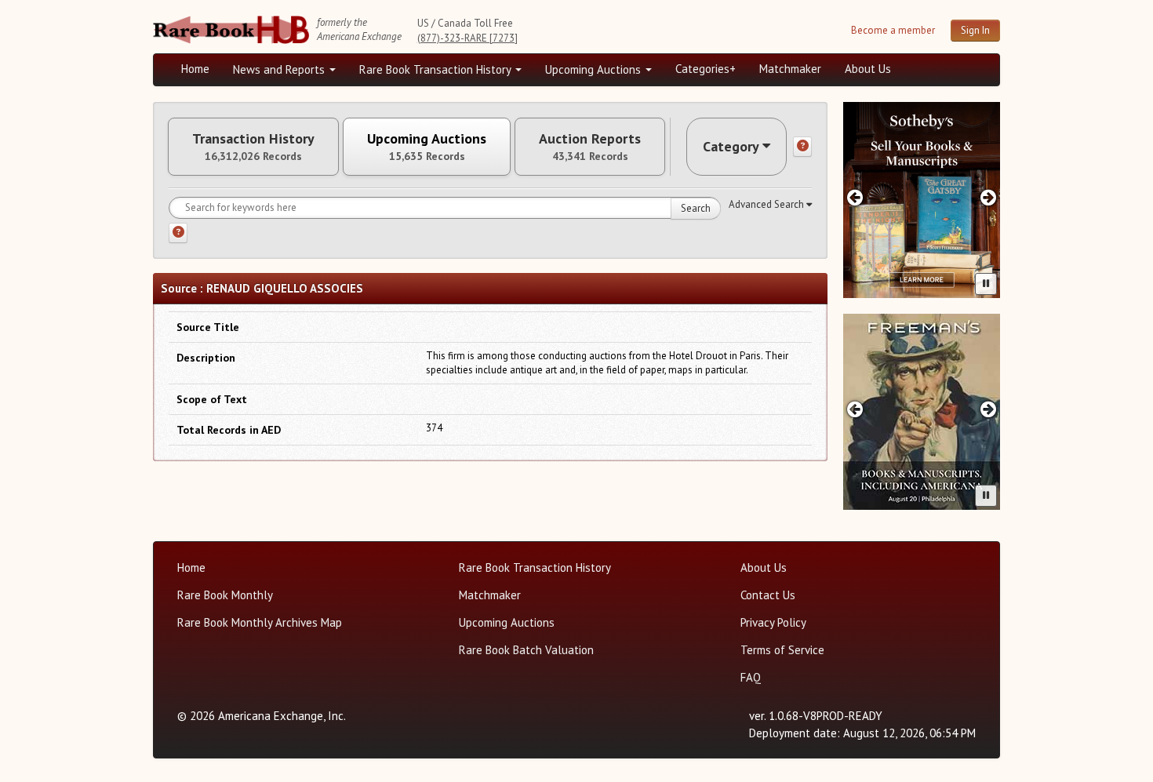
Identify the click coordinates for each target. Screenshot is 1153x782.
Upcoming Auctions (594, 69)
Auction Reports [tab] (590, 146)
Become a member (893, 30)
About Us (868, 68)
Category (731, 146)
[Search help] (178, 233)
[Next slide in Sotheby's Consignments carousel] (988, 197)
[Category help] (802, 146)
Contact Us (767, 594)
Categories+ (705, 68)
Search (696, 208)
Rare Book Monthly (225, 594)
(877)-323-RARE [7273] (467, 38)
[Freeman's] (921, 412)
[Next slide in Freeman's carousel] (988, 409)
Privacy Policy (773, 622)
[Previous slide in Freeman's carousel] (854, 409)
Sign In (975, 30)
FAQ (750, 677)
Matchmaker (790, 68)
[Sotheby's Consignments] (921, 200)
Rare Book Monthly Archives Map (259, 622)
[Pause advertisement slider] (986, 284)
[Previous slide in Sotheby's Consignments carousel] (854, 197)
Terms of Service (782, 649)
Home (195, 68)
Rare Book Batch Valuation (526, 649)
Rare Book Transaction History (436, 69)
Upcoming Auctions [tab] (426, 146)
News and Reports (280, 69)
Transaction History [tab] (253, 146)
